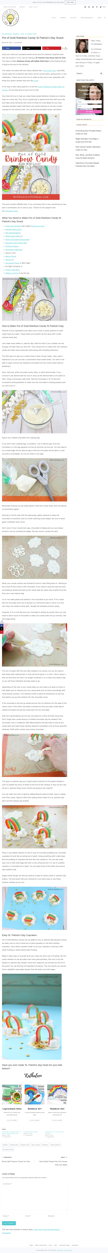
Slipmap (8, 260)
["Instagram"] (85, 7)
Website (51, 1216)
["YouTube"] (89, 7)
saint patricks (55, 1145)
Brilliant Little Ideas (64, 1250)
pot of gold (36, 1145)
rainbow (45, 1145)
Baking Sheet (10, 256)
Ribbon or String (12, 273)
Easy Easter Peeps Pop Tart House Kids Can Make (53, 1161)
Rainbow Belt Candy (13, 229)
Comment (7, 1184)
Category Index (64, 1245)
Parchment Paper (12, 263)
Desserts (16, 34)
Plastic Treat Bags (12, 270)
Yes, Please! (89, 111)
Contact (22, 7)
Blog (50, 1245)
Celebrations (7, 34)
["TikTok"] (100, 7)
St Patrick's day (31, 34)
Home (31, 1245)
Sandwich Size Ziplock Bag (16, 243)
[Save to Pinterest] (1, 632)
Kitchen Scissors (12, 246)
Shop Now (70, 2)
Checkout (75, 1245)
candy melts (25, 1145)
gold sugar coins (49, 71)
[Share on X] (1, 628)
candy (5, 1145)
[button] (56, 17)
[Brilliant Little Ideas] (10, 17)
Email (28, 1216)
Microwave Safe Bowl (14, 250)
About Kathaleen (10, 7)
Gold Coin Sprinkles (13, 226)
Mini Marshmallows (13, 233)
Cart (55, 1245)
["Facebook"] (97, 7)
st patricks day (8, 1149)
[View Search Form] (105, 18)
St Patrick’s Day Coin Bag (31, 1131)
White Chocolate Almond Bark (17, 240)
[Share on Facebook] (1, 625)
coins (36, 81)
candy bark (14, 1145)
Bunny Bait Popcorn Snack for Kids (16, 1159)
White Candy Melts (13, 236)
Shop (99, 17)
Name (6, 1216)
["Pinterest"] (93, 7)
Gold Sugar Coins (38, 226)
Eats (22, 34)
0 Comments (18, 42)
